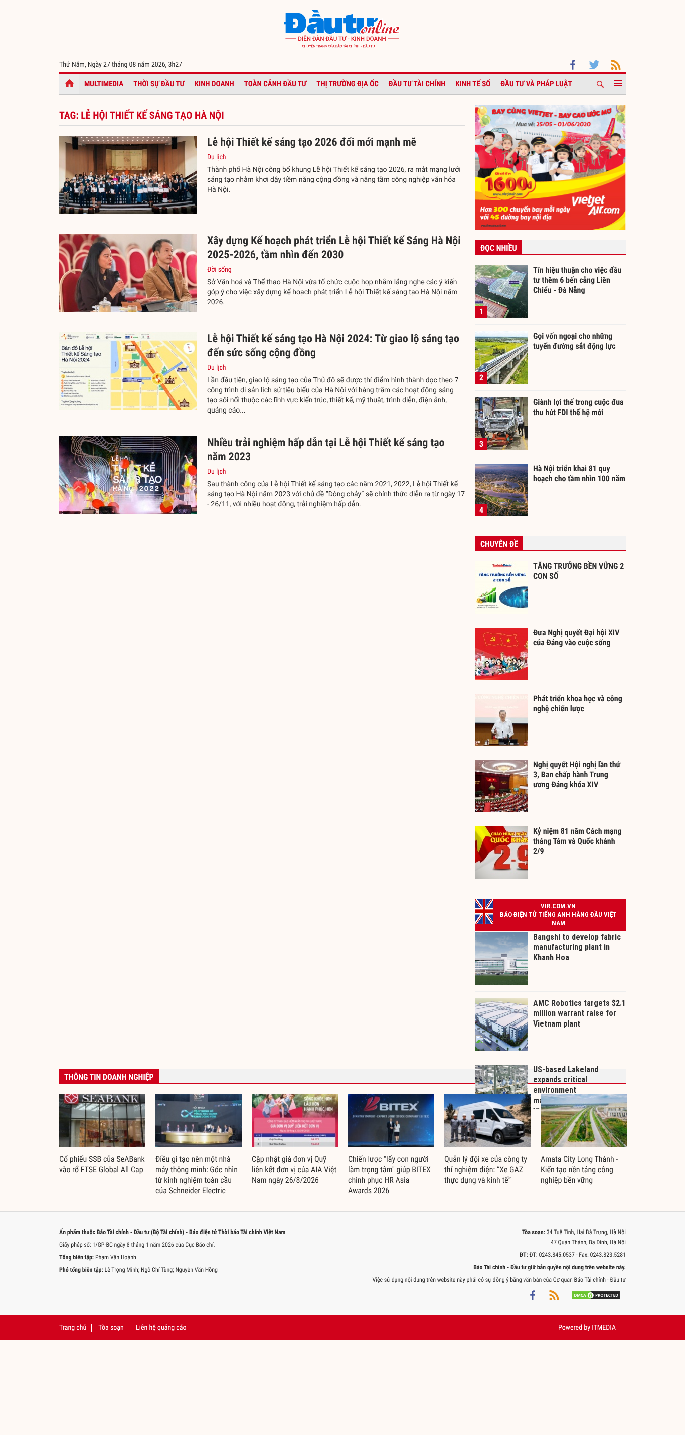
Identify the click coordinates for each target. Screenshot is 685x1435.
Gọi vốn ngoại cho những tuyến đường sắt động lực (574, 341)
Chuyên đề (499, 544)
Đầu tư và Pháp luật (536, 83)
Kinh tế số (473, 83)
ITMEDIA (604, 1328)
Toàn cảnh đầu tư (275, 83)
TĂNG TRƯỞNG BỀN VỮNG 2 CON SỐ (578, 571)
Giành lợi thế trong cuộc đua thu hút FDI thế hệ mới (578, 407)
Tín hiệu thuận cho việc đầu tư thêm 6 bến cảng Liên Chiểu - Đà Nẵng (577, 279)
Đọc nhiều (498, 248)
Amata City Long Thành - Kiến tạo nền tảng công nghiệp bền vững (579, 1169)
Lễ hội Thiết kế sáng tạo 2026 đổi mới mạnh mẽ (311, 142)
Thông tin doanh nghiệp (109, 1077)
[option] (102, 1134)
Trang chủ (72, 1328)
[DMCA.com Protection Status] (596, 1295)
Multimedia (103, 83)
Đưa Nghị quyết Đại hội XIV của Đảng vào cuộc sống (576, 637)
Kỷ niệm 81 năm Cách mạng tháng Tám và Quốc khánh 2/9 (577, 840)
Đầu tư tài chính (417, 83)
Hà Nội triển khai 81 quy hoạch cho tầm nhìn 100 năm (579, 473)
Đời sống (219, 270)
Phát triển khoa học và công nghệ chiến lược (577, 703)
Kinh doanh (214, 83)
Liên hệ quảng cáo (161, 1328)
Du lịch (216, 157)
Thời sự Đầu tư (159, 83)
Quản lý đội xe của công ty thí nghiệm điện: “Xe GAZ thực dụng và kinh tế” (485, 1169)
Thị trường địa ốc (347, 83)
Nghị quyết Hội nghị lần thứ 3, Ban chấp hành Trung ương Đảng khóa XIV (576, 774)
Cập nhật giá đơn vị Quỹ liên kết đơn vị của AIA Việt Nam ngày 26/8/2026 (294, 1169)
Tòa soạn (110, 1328)
